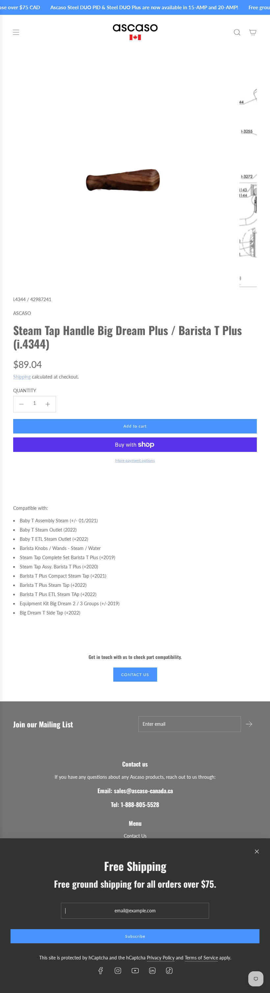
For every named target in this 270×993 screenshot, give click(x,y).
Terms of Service (201, 957)
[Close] (257, 851)
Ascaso (22, 313)
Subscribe (135, 936)
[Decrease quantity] (21, 404)
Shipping (22, 376)
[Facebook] (101, 971)
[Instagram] (118, 971)
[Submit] (249, 724)
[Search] (237, 32)
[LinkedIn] (152, 971)
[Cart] (253, 32)
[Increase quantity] (48, 404)
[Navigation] (16, 32)
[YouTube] (135, 971)
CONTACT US (135, 674)
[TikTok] (169, 971)
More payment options (135, 460)
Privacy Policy (161, 957)
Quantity (24, 390)
